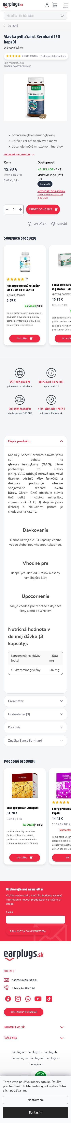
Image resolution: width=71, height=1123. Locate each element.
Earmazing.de (20, 1058)
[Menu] (66, 5)
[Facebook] (7, 998)
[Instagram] (17, 998)
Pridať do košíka (40, 209)
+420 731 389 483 (23, 988)
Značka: (17, 66)
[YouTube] (38, 998)
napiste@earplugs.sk (24, 980)
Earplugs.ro (53, 1058)
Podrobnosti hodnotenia (53, 56)
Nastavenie (35, 1100)
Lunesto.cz (36, 1064)
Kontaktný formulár (23, 1012)
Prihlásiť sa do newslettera (28, 931)
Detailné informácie (17, 154)
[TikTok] (48, 998)
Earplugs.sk (35, 1052)
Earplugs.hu (51, 1052)
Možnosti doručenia (51, 194)
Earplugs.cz (19, 1052)
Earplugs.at (37, 1058)
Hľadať (62, 15)
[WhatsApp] (27, 998)
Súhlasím (35, 1112)
